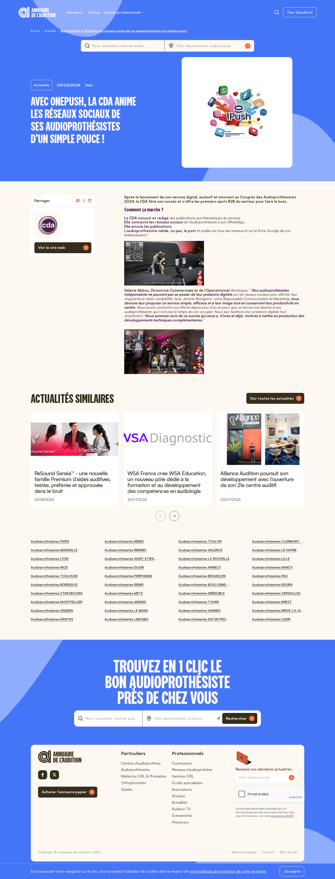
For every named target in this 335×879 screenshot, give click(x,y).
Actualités (179, 802)
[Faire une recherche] (276, 12)
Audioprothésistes (135, 769)
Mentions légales (244, 852)
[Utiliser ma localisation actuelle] (218, 718)
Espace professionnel (122, 12)
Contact (268, 852)
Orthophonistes (133, 782)
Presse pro (180, 822)
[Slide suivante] (174, 516)
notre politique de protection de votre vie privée (227, 871)
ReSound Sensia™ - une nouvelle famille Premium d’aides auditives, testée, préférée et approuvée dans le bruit (72, 482)
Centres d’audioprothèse (141, 763)
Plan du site (288, 852)
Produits (178, 796)
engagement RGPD (282, 816)
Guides (94, 12)
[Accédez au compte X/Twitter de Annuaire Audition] (54, 774)
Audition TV (181, 809)
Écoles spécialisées (187, 782)
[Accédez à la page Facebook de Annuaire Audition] (42, 774)
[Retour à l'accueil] (67, 756)
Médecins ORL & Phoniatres (143, 776)
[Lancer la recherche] (247, 46)
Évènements (182, 815)
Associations (182, 789)
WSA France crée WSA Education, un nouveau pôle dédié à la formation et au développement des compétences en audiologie (166, 482)
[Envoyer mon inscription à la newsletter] (291, 777)
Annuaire (74, 12)
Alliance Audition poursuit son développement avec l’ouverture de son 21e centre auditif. (257, 479)
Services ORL (183, 776)
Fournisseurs (182, 763)
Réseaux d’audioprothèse (192, 769)
